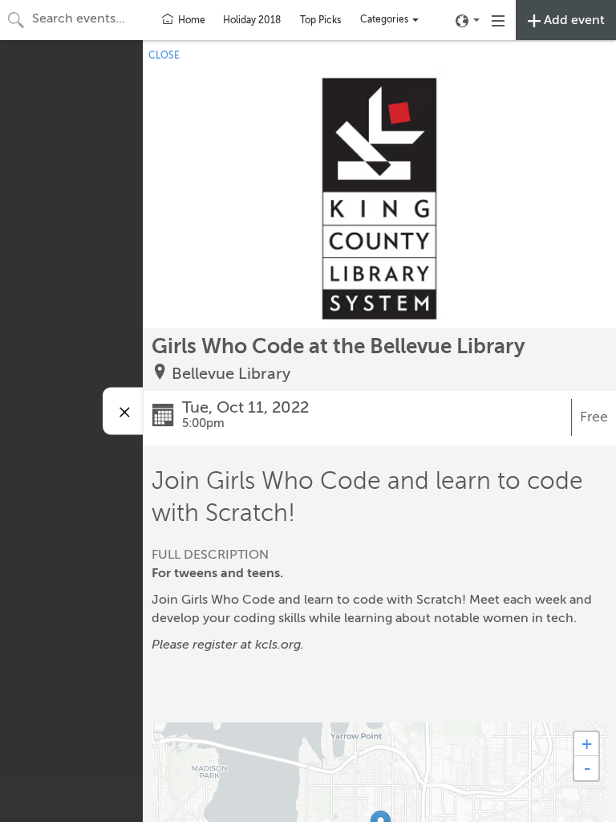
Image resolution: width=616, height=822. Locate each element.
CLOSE (164, 55)
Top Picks (320, 20)
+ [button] (587, 744)
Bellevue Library (231, 373)
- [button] (587, 768)
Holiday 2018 (252, 20)
